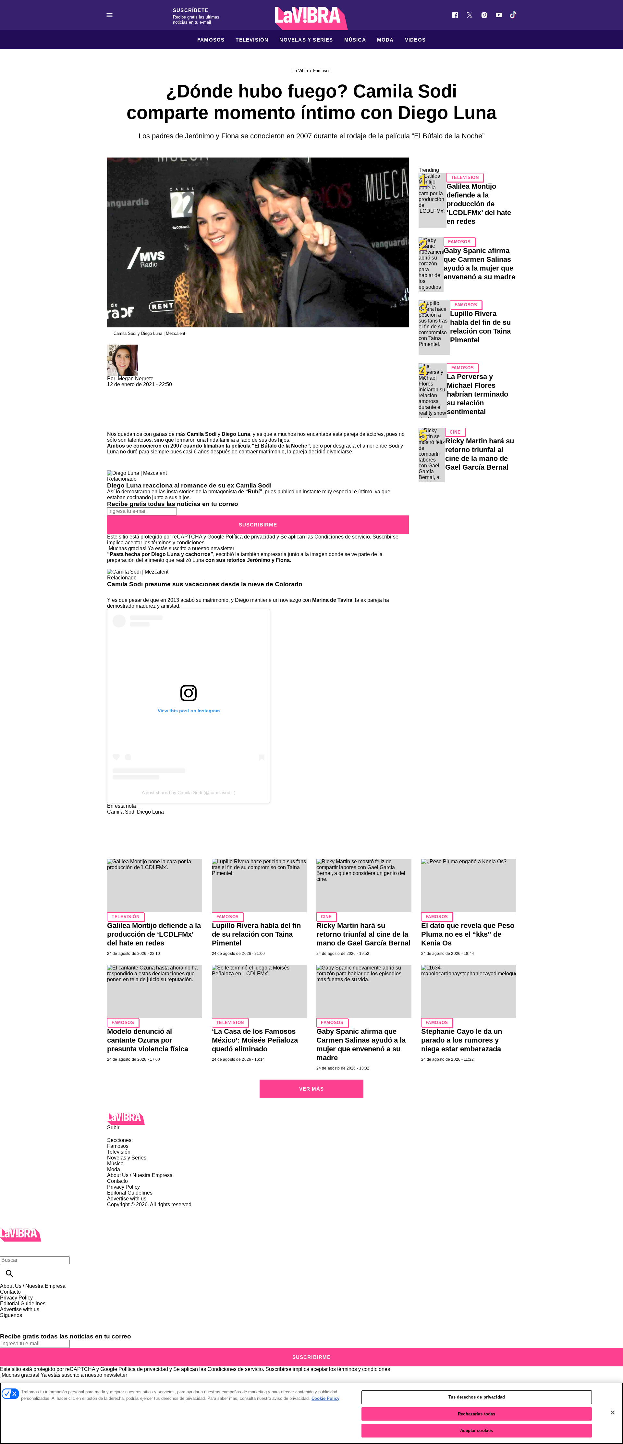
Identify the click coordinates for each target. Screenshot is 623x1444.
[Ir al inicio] (311, 1119)
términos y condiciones (178, 542)
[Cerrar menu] (7, 1249)
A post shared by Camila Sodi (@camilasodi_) (189, 792)
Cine (455, 432)
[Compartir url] (114, 424)
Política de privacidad (250, 536)
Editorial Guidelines (130, 1193)
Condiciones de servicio (342, 536)
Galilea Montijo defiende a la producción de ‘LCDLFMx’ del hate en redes (478, 203)
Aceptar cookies (476, 1430)
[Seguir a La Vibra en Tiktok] (513, 15)
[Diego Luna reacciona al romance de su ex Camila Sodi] (137, 473)
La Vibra (300, 70)
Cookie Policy (325, 1398)
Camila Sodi (201, 434)
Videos (415, 40)
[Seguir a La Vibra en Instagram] (484, 15)
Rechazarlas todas (476, 1414)
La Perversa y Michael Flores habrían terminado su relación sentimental (477, 394)
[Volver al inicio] (20, 1231)
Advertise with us (126, 1198)
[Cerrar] (612, 1412)
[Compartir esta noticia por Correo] (162, 390)
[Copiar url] (122, 409)
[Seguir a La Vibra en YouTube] (499, 15)
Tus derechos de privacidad (476, 1397)
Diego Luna (236, 434)
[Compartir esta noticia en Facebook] (131, 390)
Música (355, 40)
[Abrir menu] (109, 15)
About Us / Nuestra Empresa (140, 1175)
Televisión (252, 40)
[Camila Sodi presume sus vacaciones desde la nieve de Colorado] (137, 572)
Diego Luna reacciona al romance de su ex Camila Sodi (189, 485)
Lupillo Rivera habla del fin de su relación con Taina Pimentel (256, 934)
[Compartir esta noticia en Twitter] (147, 390)
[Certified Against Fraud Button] (130, 1210)
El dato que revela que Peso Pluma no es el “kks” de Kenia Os (467, 934)
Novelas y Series (306, 40)
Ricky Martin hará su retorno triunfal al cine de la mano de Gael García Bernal (363, 934)
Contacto (117, 1181)
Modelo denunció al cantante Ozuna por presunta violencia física (147, 1040)
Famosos (211, 40)
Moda (385, 40)
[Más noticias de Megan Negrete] (122, 347)
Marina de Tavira (332, 600)
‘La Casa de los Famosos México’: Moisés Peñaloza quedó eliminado (255, 1040)
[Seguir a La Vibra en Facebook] (455, 15)
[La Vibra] (311, 18)
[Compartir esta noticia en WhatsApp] (115, 390)
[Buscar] (9, 1273)
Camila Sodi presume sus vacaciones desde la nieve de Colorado (204, 584)
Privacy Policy (123, 1187)
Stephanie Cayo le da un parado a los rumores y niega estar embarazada (461, 1040)
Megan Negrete (135, 378)
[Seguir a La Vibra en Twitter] (469, 15)
